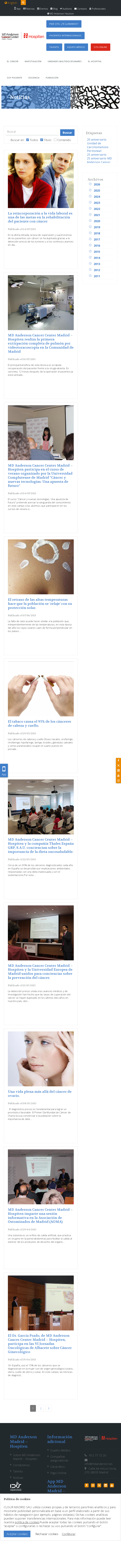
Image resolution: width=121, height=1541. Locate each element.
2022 (97, 209)
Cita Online (100, 47)
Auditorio (67, 8)
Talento (54, 47)
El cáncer (12, 61)
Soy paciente (14, 77)
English (12, 3)
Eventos (43, 8)
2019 (97, 227)
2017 (97, 239)
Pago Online (58, 1473)
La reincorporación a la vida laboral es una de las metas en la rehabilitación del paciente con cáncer (40, 217)
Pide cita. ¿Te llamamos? (63, 23)
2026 (97, 184)
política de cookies (27, 1522)
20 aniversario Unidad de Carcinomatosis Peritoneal (98, 145)
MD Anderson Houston (61, 13)
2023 (97, 203)
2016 (97, 245)
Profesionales (98, 8)
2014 (97, 258)
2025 (97, 190)
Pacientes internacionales (65, 35)
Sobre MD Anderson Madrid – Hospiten (26, 1457)
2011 (97, 276)
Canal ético (57, 1467)
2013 (97, 264)
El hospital (95, 61)
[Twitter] (118, 765)
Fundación (52, 77)
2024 (97, 196)
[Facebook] (118, 760)
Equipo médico (76, 47)
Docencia (34, 77)
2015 (97, 252)
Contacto (82, 8)
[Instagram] (118, 780)
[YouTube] (118, 775)
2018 (97, 233)
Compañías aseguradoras (59, 1458)
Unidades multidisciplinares (65, 61)
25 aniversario (97, 154)
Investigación (33, 61)
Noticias (30, 8)
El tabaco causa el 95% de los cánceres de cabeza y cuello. (39, 723)
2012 (97, 270)
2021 (97, 215)
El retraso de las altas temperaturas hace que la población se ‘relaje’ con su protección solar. (40, 603)
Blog (55, 8)
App (18, 8)
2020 (97, 221)
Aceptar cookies (17, 1534)
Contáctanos (21, 1465)
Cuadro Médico (60, 1450)
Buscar (67, 132)
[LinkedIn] (118, 770)
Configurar (68, 1534)
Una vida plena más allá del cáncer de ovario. (40, 1093)
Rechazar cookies (46, 1534)
